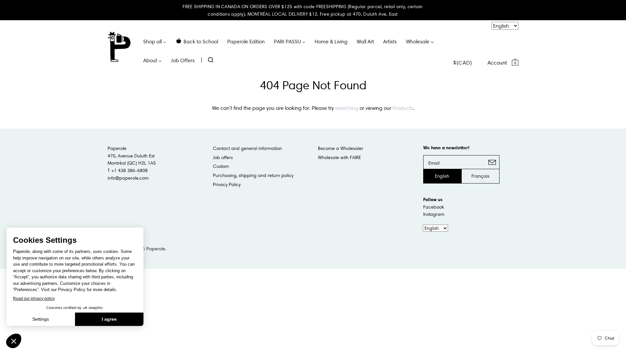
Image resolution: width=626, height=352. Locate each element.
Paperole (155, 249)
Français (480, 176)
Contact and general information (247, 148)
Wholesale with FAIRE (339, 157)
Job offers (223, 157)
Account (497, 62)
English (442, 176)
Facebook (433, 207)
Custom (221, 166)
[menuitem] (155, 41)
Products (403, 108)
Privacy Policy (227, 184)
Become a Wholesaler (340, 148)
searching (346, 108)
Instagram (433, 214)
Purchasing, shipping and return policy (253, 175)
